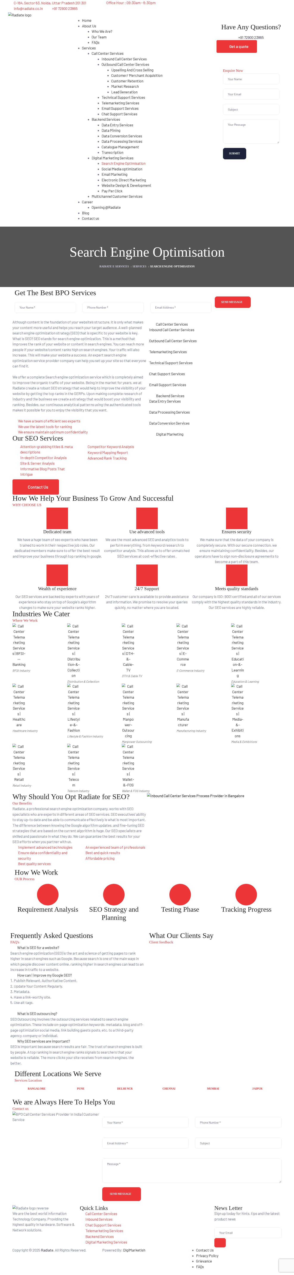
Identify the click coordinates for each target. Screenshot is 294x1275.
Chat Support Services (167, 374)
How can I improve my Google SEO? (44, 975)
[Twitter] (221, 5)
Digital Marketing (169, 434)
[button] (237, 46)
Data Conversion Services (169, 423)
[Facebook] (198, 5)
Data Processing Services (169, 412)
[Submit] (220, 1242)
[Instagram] (232, 5)
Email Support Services (167, 385)
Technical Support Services (171, 363)
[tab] (214, 324)
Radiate (47, 1250)
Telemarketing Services (168, 352)
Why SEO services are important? (43, 1041)
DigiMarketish (134, 1250)
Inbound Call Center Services (171, 330)
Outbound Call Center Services (173, 341)
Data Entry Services (165, 401)
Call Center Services (172, 324)
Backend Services (170, 396)
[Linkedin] (210, 5)
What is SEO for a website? (38, 947)
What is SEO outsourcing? (37, 1013)
